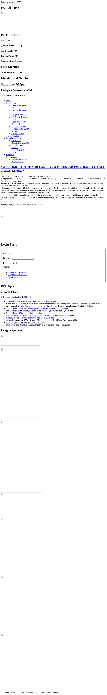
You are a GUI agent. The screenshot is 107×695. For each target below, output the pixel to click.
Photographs (11, 157)
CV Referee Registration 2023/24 (20, 141)
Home (8, 101)
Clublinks (10, 155)
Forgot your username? (17, 275)
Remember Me (9, 263)
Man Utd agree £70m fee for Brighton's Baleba (25, 313)
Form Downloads (13, 138)
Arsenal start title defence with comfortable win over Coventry (32, 301)
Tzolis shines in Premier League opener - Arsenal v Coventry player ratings (37, 308)
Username (7, 253)
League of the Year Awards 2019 (19, 160)
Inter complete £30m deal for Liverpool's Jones (25, 322)
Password (7, 258)
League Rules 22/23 (19, 115)
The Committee (12, 136)
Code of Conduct (18, 126)
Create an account (15, 277)
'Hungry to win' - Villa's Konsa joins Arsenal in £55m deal (30, 318)
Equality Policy (17, 133)
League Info (11, 103)
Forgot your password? (17, 272)
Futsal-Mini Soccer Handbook (19, 123)
